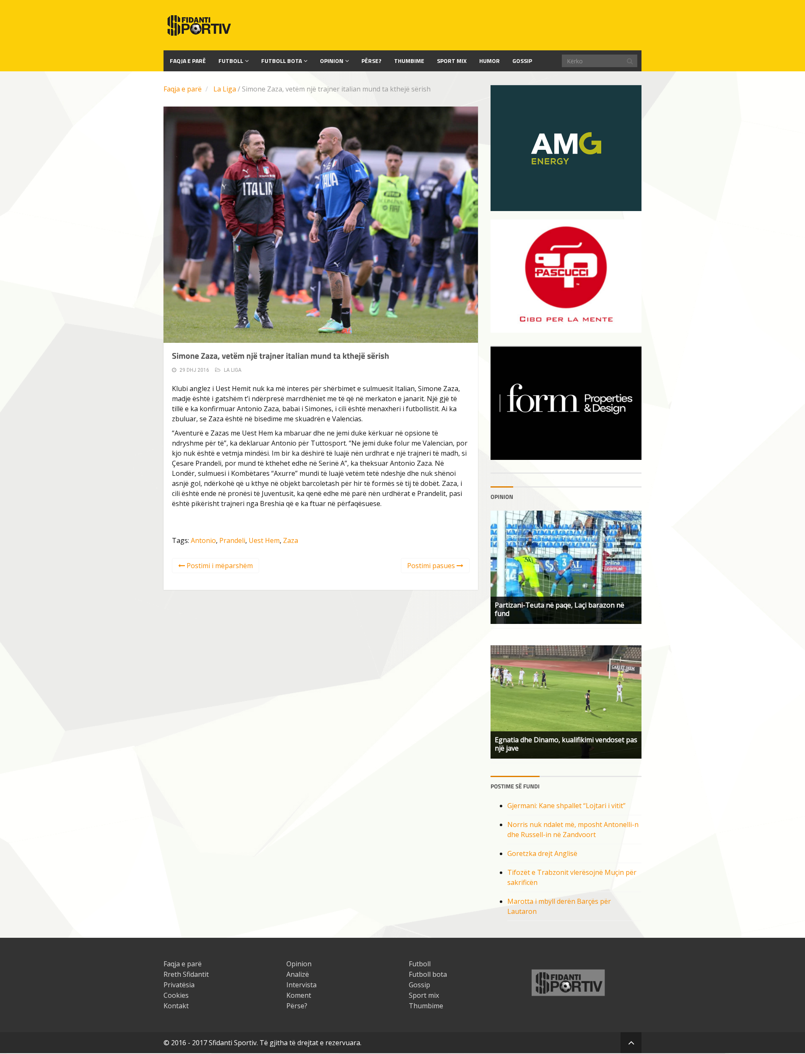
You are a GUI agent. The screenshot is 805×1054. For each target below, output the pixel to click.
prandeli (232, 540)
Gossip (522, 60)
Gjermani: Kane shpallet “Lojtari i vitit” (566, 805)
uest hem (264, 540)
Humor (489, 60)
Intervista (301, 984)
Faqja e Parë (188, 60)
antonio (203, 540)
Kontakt (176, 1005)
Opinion (331, 60)
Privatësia (179, 984)
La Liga (224, 89)
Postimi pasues (432, 565)
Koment (298, 995)
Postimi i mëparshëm (219, 565)
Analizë (297, 974)
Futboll (230, 60)
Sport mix (452, 60)
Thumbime (409, 60)
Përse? (371, 60)
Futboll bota (281, 60)
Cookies (176, 995)
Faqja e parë (183, 89)
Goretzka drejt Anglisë (542, 853)
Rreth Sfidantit (186, 974)
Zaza (290, 540)
